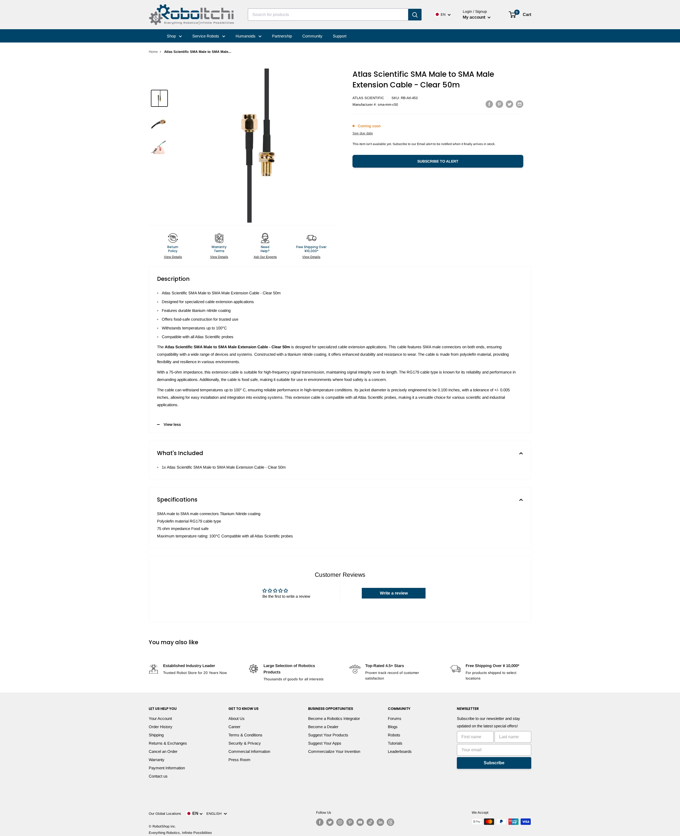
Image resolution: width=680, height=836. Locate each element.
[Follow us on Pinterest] (350, 822)
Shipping (156, 735)
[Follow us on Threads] (390, 822)
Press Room (239, 759)
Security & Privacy (244, 743)
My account (474, 17)
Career (234, 726)
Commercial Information (249, 751)
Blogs (393, 726)
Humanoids (246, 36)
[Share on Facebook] (489, 104)
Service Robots (206, 36)
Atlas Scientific (368, 98)
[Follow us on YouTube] (360, 822)
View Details (173, 257)
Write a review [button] (394, 593)
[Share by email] (519, 104)
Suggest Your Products (328, 735)
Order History (160, 726)
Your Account (160, 718)
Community (312, 36)
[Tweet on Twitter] (509, 104)
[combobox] (328, 15)
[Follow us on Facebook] (320, 822)
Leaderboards (400, 751)
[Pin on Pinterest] (499, 104)
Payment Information (167, 768)
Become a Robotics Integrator (334, 718)
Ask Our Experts (265, 257)
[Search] (415, 14)
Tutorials (395, 743)
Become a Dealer (323, 726)
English (215, 814)
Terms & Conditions (245, 735)
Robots (394, 735)
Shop (172, 36)
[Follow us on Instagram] (340, 822)
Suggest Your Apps (324, 743)
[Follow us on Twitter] (330, 822)
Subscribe (494, 763)
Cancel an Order (163, 751)
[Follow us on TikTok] (370, 822)
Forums (394, 718)
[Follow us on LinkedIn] (380, 822)
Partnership (282, 36)
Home (153, 52)
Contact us (158, 776)
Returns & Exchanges (168, 743)
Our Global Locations (165, 814)
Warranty (156, 759)
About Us (236, 718)
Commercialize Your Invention (334, 751)
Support (339, 36)
